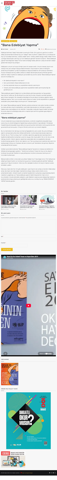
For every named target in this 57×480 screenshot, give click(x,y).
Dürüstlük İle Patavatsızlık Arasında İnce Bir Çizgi (27, 206)
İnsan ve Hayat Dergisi (27, 472)
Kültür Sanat (13, 41)
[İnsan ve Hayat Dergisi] (9, 3)
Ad (2, 236)
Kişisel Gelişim (5, 41)
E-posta (3, 242)
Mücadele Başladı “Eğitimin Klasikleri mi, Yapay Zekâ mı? (47, 206)
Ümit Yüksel (5, 49)
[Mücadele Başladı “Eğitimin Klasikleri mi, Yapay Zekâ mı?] (47, 200)
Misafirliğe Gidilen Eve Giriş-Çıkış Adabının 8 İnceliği (8, 206)
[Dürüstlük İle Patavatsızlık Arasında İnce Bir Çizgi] (28, 200)
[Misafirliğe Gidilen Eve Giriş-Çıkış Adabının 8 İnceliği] (9, 200)
